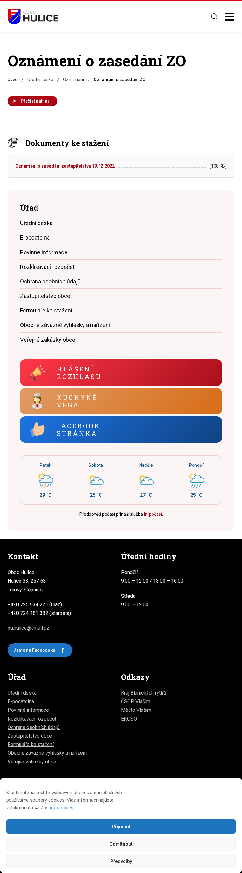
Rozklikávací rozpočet (47, 267)
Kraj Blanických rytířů (143, 693)
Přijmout (121, 826)
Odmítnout (121, 844)
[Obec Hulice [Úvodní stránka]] (33, 16)
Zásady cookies (56, 808)
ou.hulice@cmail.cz (28, 628)
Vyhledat (214, 16)
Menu (229, 16)
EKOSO (129, 719)
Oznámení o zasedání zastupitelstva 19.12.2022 (65, 166)
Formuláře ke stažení (46, 310)
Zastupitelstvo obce (45, 296)
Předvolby (121, 861)
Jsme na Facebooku (34, 650)
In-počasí (153, 514)
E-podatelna (35, 237)
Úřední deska (36, 223)
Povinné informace (43, 252)
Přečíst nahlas (35, 101)
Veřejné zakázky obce (47, 339)
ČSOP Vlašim (135, 701)
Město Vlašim (136, 710)
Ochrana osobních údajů (50, 281)
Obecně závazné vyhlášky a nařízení (65, 325)
